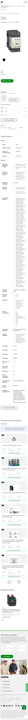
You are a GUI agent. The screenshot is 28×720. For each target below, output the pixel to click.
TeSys (14, 13)
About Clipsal (6, 681)
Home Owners (6, 684)
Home (2, 13)
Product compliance (4, 697)
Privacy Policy (7, 642)
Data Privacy (18, 697)
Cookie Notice (11, 697)
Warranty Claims (4, 699)
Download (14, 100)
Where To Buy (7, 81)
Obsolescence (10, 699)
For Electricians (6, 687)
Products (6, 13)
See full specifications (9, 120)
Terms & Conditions (18, 699)
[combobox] (20, 650)
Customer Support (7, 691)
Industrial (10, 13)
